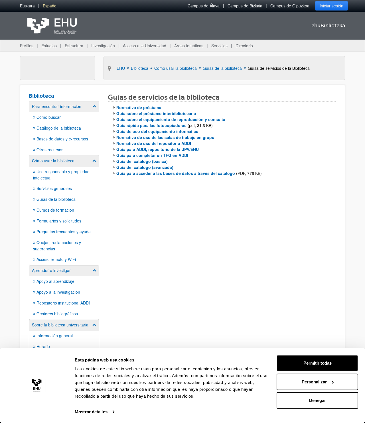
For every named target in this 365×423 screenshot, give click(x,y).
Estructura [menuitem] (74, 45)
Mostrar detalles (91, 411)
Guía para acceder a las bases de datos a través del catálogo (175, 173)
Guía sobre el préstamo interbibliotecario (156, 113)
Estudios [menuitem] (49, 45)
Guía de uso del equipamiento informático (157, 131)
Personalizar (314, 381)
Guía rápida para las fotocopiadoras (151, 125)
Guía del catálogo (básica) (142, 161)
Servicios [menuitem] (219, 45)
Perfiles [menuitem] (26, 45)
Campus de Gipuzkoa (289, 6)
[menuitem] (27, 6)
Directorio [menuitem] (244, 45)
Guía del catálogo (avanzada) (144, 167)
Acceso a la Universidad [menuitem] (144, 45)
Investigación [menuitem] (103, 45)
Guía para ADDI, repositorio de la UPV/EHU (157, 149)
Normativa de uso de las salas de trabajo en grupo (165, 137)
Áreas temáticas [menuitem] (188, 45)
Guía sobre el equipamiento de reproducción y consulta (170, 119)
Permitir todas (317, 363)
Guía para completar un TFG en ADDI (152, 155)
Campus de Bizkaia (245, 6)
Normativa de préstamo (138, 107)
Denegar (317, 400)
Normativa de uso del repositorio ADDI (153, 143)
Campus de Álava (204, 6)
